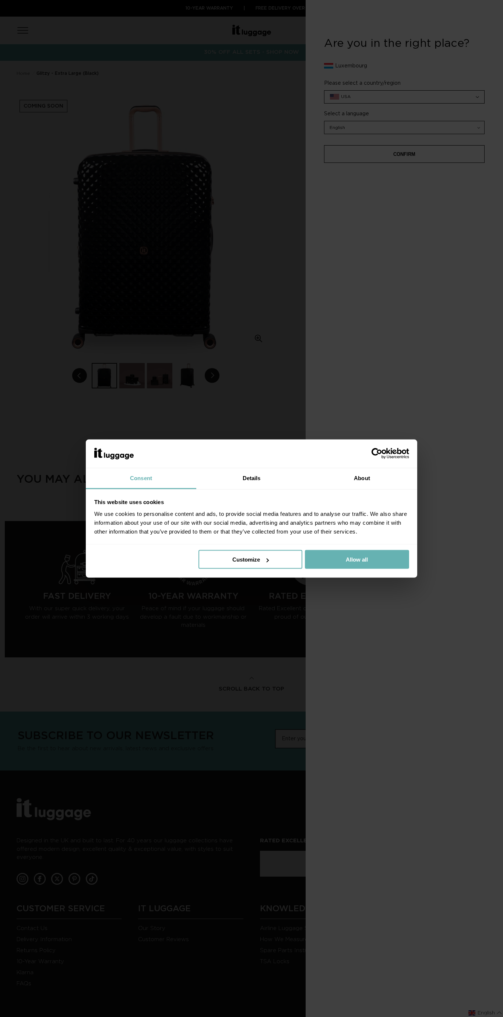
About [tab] (362, 478)
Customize (246, 559)
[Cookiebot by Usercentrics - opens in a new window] (377, 453)
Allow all (357, 559)
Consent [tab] (141, 478)
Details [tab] (252, 478)
